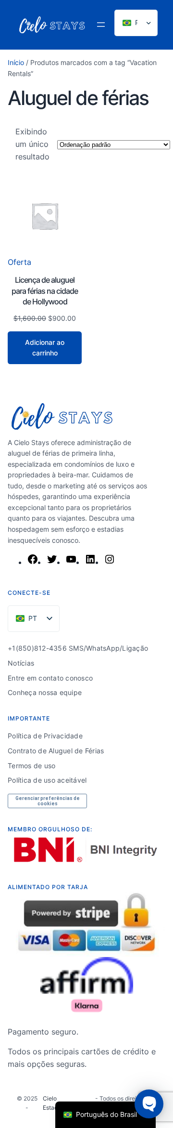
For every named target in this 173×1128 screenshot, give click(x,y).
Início (16, 62)
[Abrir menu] (101, 24)
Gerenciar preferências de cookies (47, 801)
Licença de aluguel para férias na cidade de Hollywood (45, 290)
